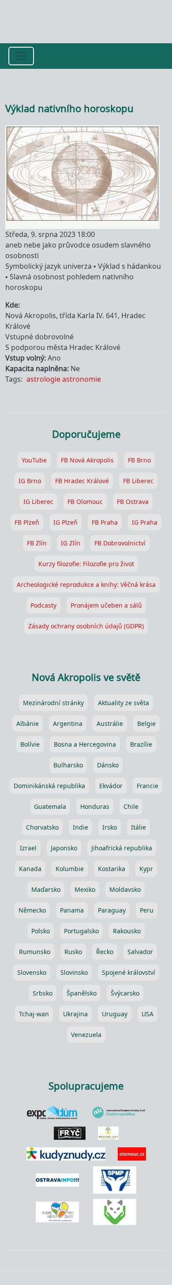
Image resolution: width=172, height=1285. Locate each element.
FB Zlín (37, 543)
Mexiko (85, 889)
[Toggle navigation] (21, 56)
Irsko (109, 827)
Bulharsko (68, 765)
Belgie (146, 723)
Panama (72, 910)
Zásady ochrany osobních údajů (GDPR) (86, 626)
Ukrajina (75, 1014)
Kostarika (111, 868)
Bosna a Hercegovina (85, 744)
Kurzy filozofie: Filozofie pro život (86, 564)
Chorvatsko (42, 827)
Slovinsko (74, 972)
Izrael (28, 848)
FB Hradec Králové (82, 481)
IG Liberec (38, 501)
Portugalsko (81, 931)
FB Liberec (138, 481)
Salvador (140, 951)
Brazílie (141, 744)
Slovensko (31, 972)
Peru (146, 910)
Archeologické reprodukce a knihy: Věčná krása (86, 584)
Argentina (67, 723)
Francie (147, 786)
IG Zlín (70, 543)
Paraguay (112, 910)
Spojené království (128, 972)
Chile (130, 806)
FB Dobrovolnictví (120, 543)
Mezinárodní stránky (53, 703)
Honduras (94, 806)
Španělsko (82, 993)
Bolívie (30, 744)
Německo (32, 910)
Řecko (104, 951)
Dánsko (108, 765)
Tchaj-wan (34, 1014)
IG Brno (30, 481)
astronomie (81, 379)
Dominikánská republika (49, 786)
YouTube (34, 460)
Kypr (146, 868)
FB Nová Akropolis (87, 460)
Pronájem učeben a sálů (106, 605)
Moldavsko (125, 889)
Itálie (138, 827)
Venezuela (86, 1034)
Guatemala (50, 806)
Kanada (30, 868)
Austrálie (110, 723)
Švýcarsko (125, 993)
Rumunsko (34, 951)
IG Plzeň (65, 522)
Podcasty (43, 605)
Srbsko (42, 993)
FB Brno (139, 460)
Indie (80, 827)
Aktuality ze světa (123, 703)
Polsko (40, 931)
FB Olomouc (85, 501)
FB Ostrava (133, 501)
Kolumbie (70, 868)
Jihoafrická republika (121, 848)
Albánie (27, 723)
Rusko (73, 951)
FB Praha (105, 522)
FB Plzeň (27, 522)
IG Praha (144, 522)
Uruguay (114, 1014)
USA (147, 1014)
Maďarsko (45, 889)
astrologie (43, 379)
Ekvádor (111, 786)
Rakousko (127, 931)
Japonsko (64, 848)
